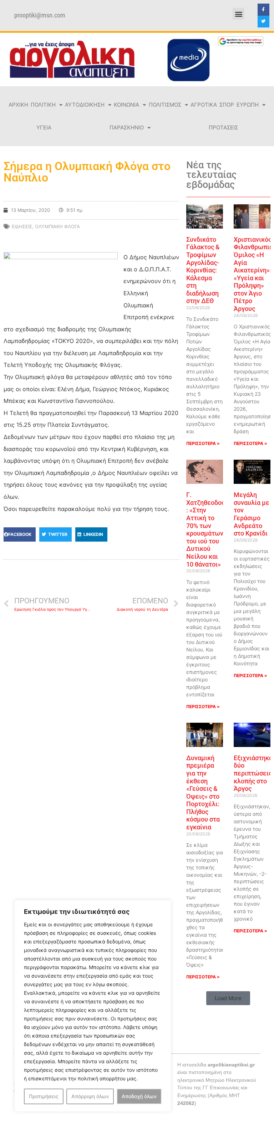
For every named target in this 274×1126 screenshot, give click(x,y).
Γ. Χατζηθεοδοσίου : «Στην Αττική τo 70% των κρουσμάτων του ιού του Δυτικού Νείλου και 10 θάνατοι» (210, 529)
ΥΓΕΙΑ (43, 127)
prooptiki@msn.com (39, 15)
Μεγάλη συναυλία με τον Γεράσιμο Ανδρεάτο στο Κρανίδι (251, 514)
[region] (92, 1006)
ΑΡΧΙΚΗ (18, 104)
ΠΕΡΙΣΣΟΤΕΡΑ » (203, 443)
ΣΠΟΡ (226, 104)
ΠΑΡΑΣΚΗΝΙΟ (127, 127)
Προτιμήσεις (44, 1096)
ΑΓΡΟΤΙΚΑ (204, 104)
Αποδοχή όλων (139, 1096)
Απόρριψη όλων (90, 1096)
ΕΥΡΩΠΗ (248, 104)
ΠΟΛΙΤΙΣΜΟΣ (165, 104)
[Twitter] (264, 22)
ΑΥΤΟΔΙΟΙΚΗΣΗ (85, 104)
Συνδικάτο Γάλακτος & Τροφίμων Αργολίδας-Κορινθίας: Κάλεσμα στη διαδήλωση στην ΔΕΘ (203, 270)
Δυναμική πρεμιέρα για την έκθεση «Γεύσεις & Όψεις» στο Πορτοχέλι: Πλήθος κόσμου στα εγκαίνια (203, 792)
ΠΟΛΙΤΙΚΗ (43, 104)
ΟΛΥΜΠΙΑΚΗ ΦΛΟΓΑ (57, 226)
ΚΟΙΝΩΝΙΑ (126, 104)
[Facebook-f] (264, 10)
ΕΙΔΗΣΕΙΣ (22, 226)
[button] (238, 14)
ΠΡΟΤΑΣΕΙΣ (223, 127)
